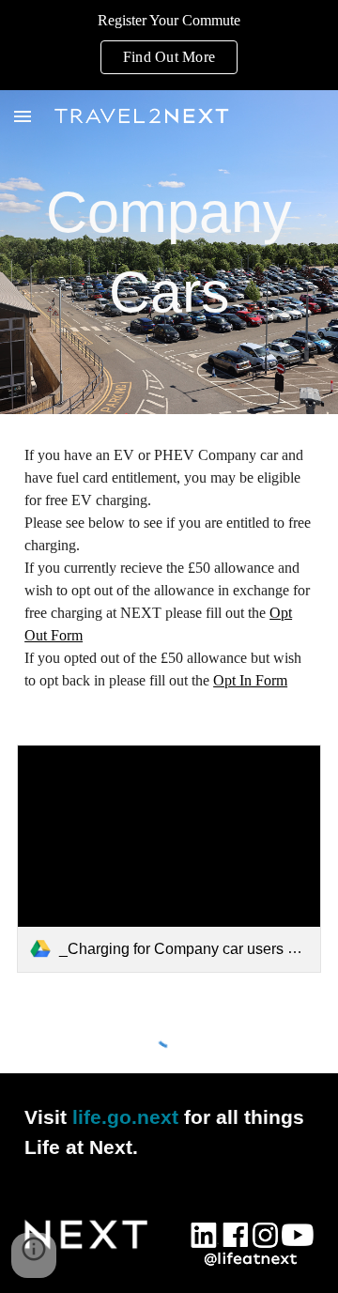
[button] (22, 116)
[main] (169, 252)
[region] (169, 45)
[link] (169, 859)
